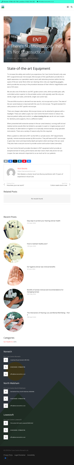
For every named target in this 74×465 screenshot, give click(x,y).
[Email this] (6, 161)
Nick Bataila (22, 58)
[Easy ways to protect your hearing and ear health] (37, 230)
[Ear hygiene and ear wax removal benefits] (37, 276)
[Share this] (10, 161)
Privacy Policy (8, 455)
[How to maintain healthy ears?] (37, 253)
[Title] (2, 7)
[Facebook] (5, 458)
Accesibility (31, 455)
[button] (68, 7)
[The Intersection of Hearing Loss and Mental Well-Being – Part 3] (37, 322)
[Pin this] (24, 161)
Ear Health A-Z (34, 58)
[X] (9, 458)
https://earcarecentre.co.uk (26, 171)
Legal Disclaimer (20, 455)
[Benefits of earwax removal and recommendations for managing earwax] (37, 299)
